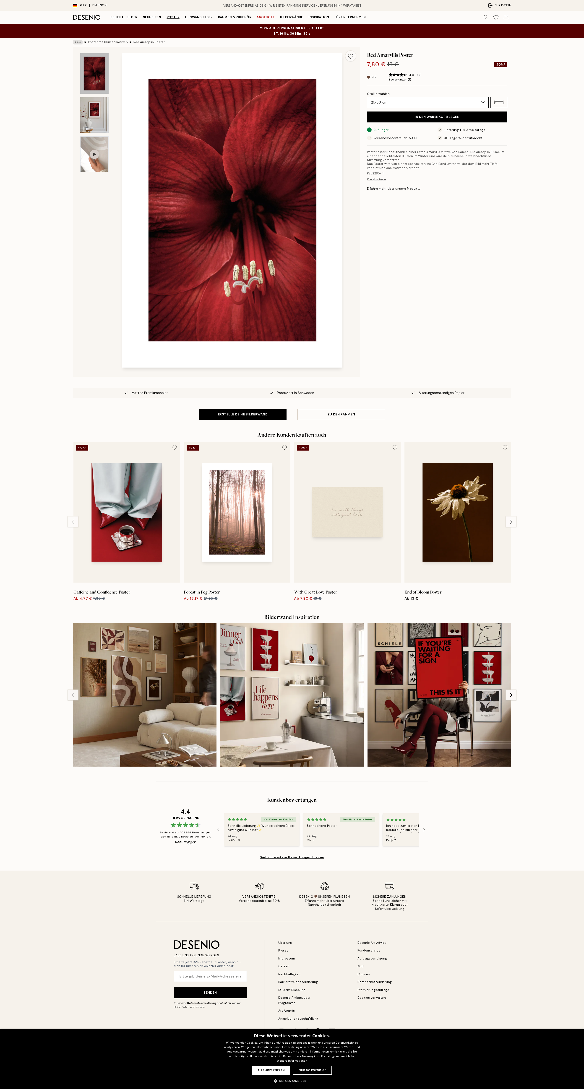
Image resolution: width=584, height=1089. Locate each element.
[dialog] (292, 1059)
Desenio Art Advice (372, 943)
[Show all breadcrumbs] (78, 42)
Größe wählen (378, 94)
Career (283, 966)
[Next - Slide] (511, 521)
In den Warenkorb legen (437, 117)
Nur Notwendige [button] (312, 1070)
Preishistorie (376, 179)
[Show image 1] (94, 73)
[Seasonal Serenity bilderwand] (144, 695)
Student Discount (291, 990)
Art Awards (286, 1011)
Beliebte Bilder (123, 17)
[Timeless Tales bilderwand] (439, 695)
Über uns (285, 943)
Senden (210, 992)
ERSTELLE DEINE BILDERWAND (243, 414)
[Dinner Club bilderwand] (292, 695)
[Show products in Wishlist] (496, 17)
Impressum (286, 958)
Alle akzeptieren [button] (271, 1070)
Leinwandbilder (199, 17)
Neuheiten (152, 17)
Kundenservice (369, 950)
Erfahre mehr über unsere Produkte (394, 189)
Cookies (363, 974)
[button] (498, 102)
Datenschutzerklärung (201, 1003)
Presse (283, 950)
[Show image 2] (94, 115)
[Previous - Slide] (73, 521)
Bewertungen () (400, 79)
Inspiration (318, 17)
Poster (173, 17)
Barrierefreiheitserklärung (298, 982)
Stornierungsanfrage (373, 990)
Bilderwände (291, 17)
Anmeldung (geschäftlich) (298, 1019)
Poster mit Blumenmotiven (108, 42)
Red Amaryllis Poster (149, 42)
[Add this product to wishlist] (350, 55)
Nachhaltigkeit (289, 974)
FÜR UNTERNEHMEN (350, 17)
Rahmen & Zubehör (234, 17)
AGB (360, 966)
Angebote (266, 17)
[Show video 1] (94, 154)
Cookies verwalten (371, 998)
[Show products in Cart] (506, 17)
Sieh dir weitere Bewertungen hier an (292, 857)
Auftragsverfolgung (372, 958)
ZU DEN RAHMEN (341, 414)
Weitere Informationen (292, 1061)
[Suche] (486, 17)
